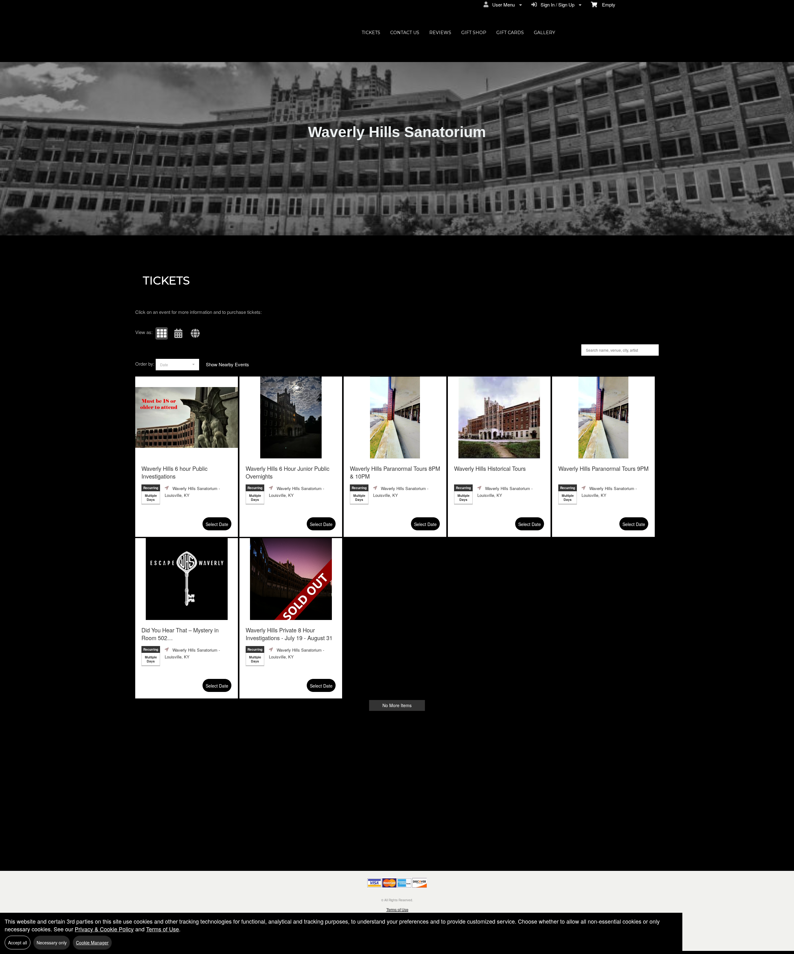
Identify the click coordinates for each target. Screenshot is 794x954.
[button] (161, 333)
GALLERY (544, 32)
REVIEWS (440, 32)
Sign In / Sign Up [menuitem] (556, 4)
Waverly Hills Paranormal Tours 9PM (603, 468)
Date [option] (164, 364)
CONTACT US (404, 32)
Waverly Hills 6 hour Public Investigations (174, 472)
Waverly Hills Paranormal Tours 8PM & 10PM (395, 472)
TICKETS (371, 32)
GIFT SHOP (473, 32)
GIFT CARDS (510, 32)
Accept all (17, 942)
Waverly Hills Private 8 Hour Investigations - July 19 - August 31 (289, 634)
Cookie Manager (92, 942)
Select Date (217, 524)
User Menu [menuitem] (502, 4)
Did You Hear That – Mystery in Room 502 (180, 634)
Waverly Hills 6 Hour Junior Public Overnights (287, 472)
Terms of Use (397, 909)
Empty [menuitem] (606, 4)
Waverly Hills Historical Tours (490, 468)
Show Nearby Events (227, 364)
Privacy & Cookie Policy (104, 929)
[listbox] (177, 364)
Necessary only (52, 942)
